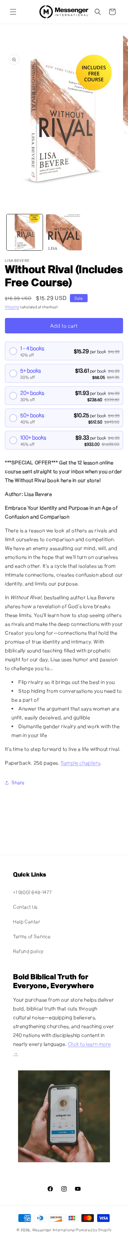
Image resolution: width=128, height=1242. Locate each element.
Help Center (26, 921)
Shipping (12, 307)
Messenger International (53, 1230)
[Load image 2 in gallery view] (64, 232)
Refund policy (28, 951)
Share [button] (18, 782)
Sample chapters (80, 763)
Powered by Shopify (94, 1230)
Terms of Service (32, 936)
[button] (13, 12)
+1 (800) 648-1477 (32, 892)
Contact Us (25, 907)
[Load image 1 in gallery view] (25, 232)
